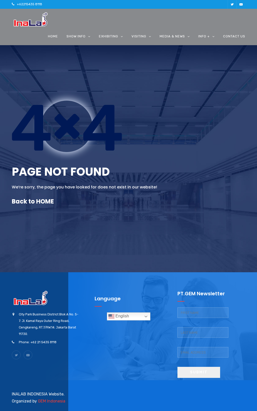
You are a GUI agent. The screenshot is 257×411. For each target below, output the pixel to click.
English (121, 316)
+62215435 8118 (29, 4)
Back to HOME (33, 201)
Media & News (172, 36)
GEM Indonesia (51, 401)
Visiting (139, 36)
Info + (204, 36)
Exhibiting (108, 36)
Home (53, 36)
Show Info (76, 36)
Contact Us (234, 36)
